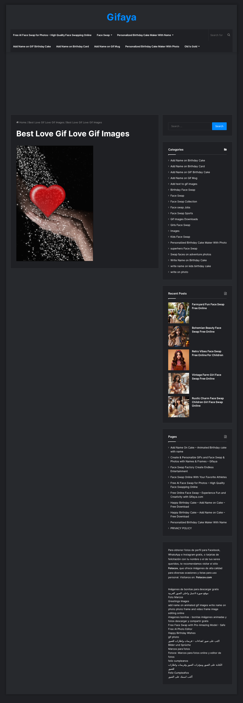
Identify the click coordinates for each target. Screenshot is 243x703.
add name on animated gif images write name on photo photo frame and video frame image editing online (197, 609)
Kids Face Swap (180, 236)
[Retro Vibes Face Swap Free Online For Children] (178, 359)
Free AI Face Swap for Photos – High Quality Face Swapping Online (52, 35)
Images (174, 230)
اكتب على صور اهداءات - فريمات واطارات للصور (194, 640)
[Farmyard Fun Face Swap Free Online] (178, 312)
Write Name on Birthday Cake (188, 260)
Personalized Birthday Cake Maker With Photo (152, 46)
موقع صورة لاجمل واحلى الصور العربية (188, 593)
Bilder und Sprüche (179, 644)
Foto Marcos (175, 597)
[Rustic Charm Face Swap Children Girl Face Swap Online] (178, 406)
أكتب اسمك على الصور (180, 676)
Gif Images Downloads (184, 219)
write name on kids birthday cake (190, 266)
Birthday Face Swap (182, 189)
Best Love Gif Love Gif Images (46, 122)
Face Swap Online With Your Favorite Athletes (198, 477)
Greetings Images (178, 601)
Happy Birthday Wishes (182, 632)
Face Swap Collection (183, 201)
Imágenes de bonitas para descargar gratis (193, 589)
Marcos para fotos (179, 648)
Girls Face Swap (180, 225)
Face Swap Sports (181, 213)
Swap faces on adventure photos (190, 254)
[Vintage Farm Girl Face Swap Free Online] (178, 383)
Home (22, 122)
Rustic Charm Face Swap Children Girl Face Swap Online (208, 402)
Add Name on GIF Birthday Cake (32, 46)
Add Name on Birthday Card (72, 46)
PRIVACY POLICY (181, 528)
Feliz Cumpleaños (178, 672)
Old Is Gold (191, 46)
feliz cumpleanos (178, 660)
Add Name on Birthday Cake (187, 160)
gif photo (173, 636)
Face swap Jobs (180, 207)
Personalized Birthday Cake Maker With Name (144, 35)
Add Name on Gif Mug (107, 46)
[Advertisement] (121, 82)
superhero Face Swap (183, 248)
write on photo (179, 271)
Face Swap (103, 35)
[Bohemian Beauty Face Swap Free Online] (178, 336)
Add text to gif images (183, 183)
